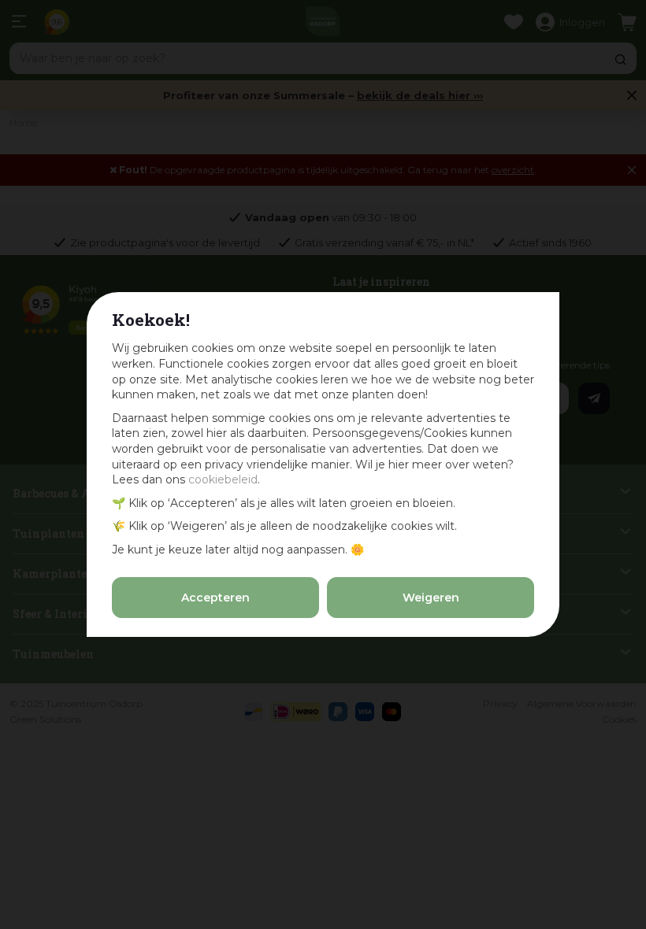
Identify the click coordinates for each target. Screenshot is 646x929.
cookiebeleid (223, 479)
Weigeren (431, 597)
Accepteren (215, 597)
